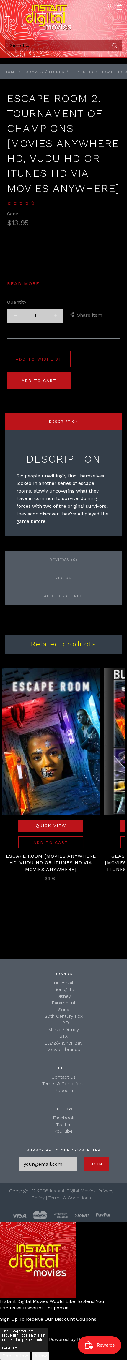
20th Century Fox (64, 1016)
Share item (89, 315)
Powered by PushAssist (75, 1339)
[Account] (109, 6)
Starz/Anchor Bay (63, 1043)
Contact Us (63, 1077)
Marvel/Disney (63, 1029)
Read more (23, 283)
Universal (63, 983)
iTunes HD (82, 72)
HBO (63, 1022)
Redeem (63, 1090)
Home (11, 72)
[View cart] (119, 6)
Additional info (63, 596)
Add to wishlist (39, 359)
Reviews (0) (64, 560)
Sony (12, 214)
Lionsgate (63, 989)
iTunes (57, 72)
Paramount (64, 1003)
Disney (63, 996)
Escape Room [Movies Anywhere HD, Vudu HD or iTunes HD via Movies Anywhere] (51, 862)
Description (63, 421)
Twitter (63, 1124)
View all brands (63, 1049)
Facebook (63, 1118)
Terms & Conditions (63, 1083)
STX (63, 1036)
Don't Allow (15, 1356)
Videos (63, 578)
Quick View (51, 825)
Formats (33, 72)
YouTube (63, 1131)
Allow (40, 1356)
